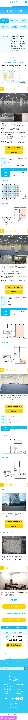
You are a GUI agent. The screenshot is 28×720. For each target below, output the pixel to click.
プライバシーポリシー (7, 714)
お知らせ (19, 693)
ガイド (18, 686)
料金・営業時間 (7, 689)
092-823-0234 (15, 636)
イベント (6, 693)
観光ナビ (19, 689)
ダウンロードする (14, 619)
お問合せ (15, 714)
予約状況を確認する (14, 606)
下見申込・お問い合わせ (14, 645)
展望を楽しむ (7, 684)
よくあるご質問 (20, 691)
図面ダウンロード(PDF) (14, 147)
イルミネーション (21, 684)
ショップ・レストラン (9, 686)
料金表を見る (14, 152)
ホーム (4, 668)
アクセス (6, 691)
